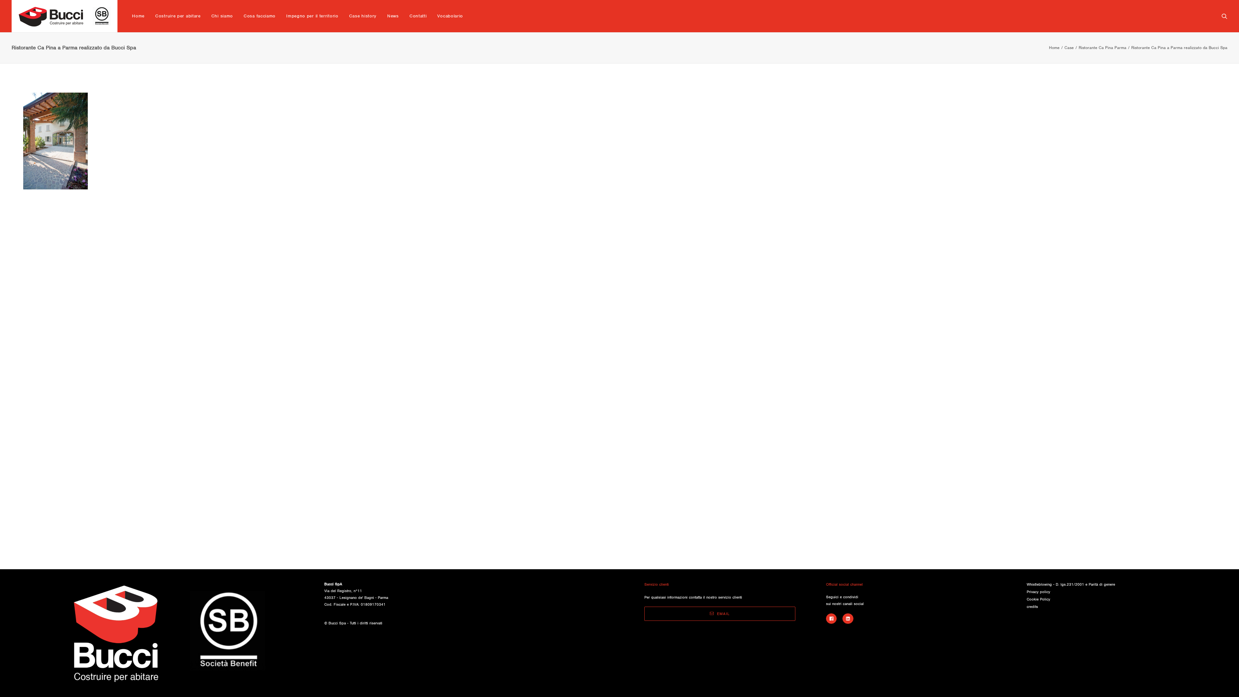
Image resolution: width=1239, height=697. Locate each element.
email (723, 613)
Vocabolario (450, 16)
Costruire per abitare (178, 16)
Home (138, 16)
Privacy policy (1038, 591)
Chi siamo (222, 16)
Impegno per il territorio (312, 16)
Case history (363, 16)
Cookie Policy (1038, 599)
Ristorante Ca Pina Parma (1102, 47)
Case (1069, 47)
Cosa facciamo (260, 16)
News (393, 16)
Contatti (418, 16)
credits (1032, 606)
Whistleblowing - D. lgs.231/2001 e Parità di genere (1071, 584)
